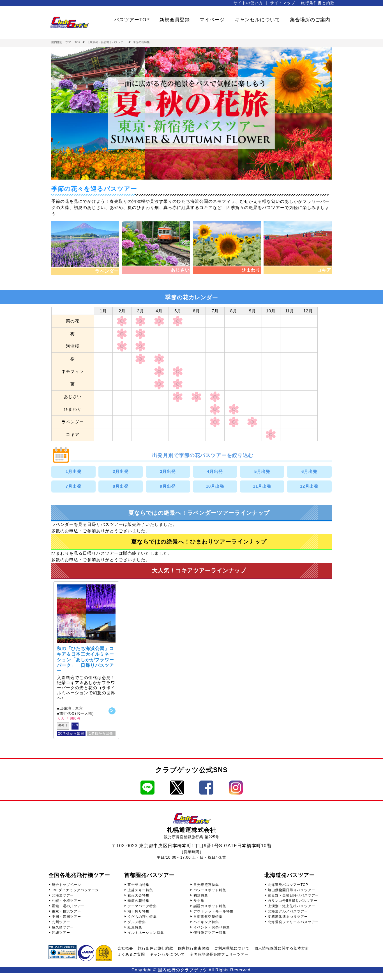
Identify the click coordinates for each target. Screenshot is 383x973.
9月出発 (168, 486)
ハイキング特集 (206, 922)
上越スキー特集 (140, 890)
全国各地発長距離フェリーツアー (219, 954)
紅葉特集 (135, 927)
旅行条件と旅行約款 (155, 948)
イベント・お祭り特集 (211, 927)
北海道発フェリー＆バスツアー (293, 922)
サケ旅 (198, 901)
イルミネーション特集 (146, 933)
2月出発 (121, 471)
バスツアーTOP (132, 19)
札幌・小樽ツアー (66, 901)
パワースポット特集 (209, 890)
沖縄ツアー (61, 933)
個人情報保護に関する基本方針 (281, 948)
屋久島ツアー (63, 927)
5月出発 (262, 471)
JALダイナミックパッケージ (75, 890)
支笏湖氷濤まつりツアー (288, 917)
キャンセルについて (257, 19)
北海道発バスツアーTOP (288, 885)
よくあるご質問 (131, 954)
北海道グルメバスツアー (288, 911)
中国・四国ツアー (66, 917)
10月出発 (215, 486)
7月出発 (74, 486)
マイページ (212, 19)
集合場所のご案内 (310, 19)
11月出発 (262, 486)
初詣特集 (200, 895)
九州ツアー (61, 922)
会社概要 (125, 948)
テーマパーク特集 (142, 906)
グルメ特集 (137, 922)
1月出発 (74, 471)
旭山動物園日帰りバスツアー (291, 890)
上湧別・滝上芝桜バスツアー (291, 906)
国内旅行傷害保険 (193, 948)
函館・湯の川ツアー (68, 906)
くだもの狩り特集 (142, 917)
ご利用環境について (232, 948)
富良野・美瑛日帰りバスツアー (293, 895)
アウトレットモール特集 (213, 911)
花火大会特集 (138, 895)
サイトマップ (282, 3)
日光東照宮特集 (206, 885)
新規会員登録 (175, 19)
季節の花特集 (138, 901)
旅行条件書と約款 (317, 3)
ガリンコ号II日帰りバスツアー (292, 901)
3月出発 (168, 471)
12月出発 (309, 486)
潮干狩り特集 (138, 911)
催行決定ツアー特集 (209, 933)
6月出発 (309, 471)
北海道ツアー (63, 895)
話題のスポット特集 (209, 906)
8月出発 (121, 486)
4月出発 (215, 471)
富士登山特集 (138, 885)
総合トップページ (66, 885)
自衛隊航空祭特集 (208, 917)
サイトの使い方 (248, 3)
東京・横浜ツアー (66, 911)
